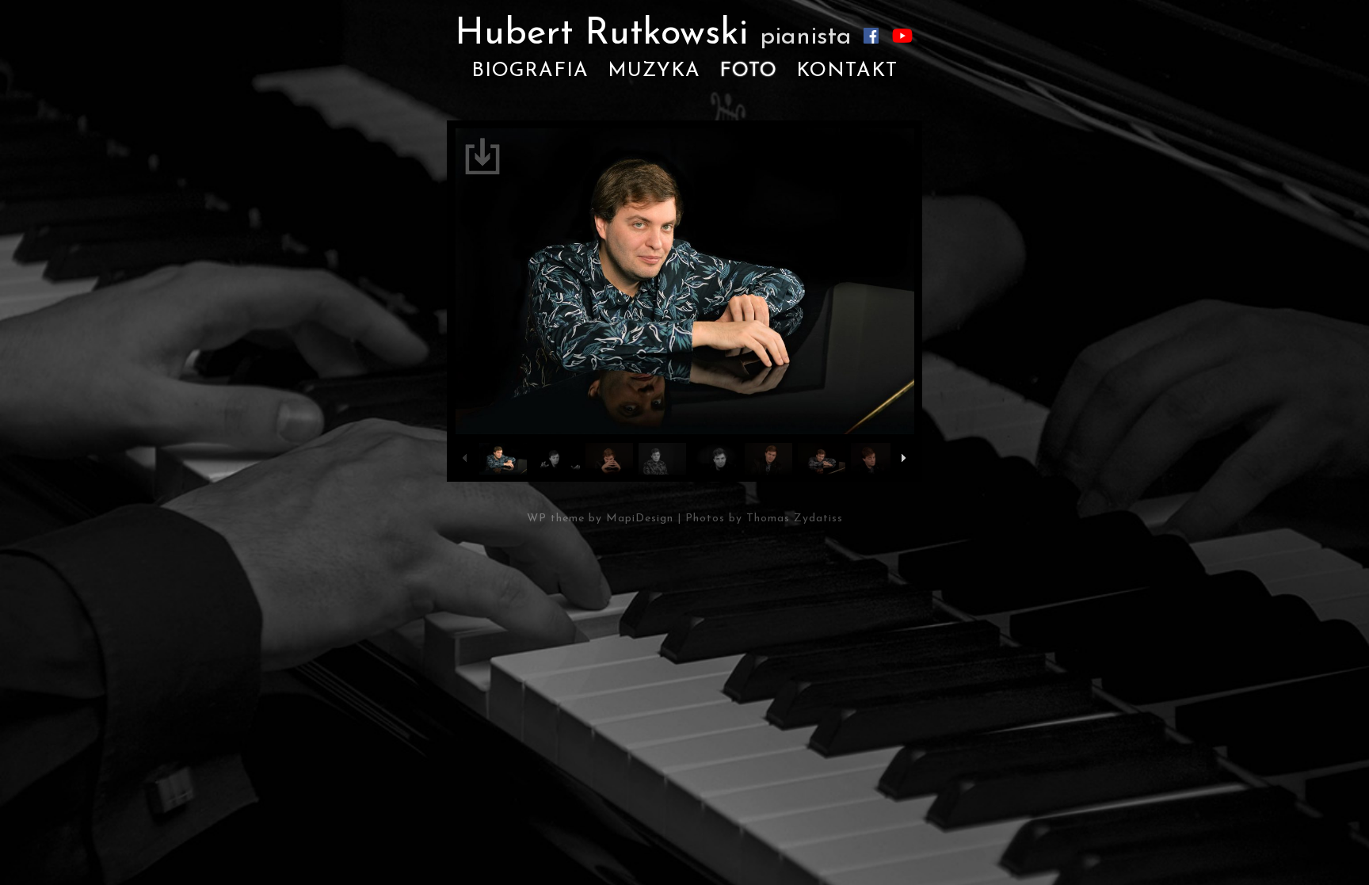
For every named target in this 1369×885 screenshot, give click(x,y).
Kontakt (847, 71)
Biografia (530, 71)
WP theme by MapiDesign (600, 519)
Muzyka (654, 71)
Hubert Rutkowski (653, 34)
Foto (748, 71)
